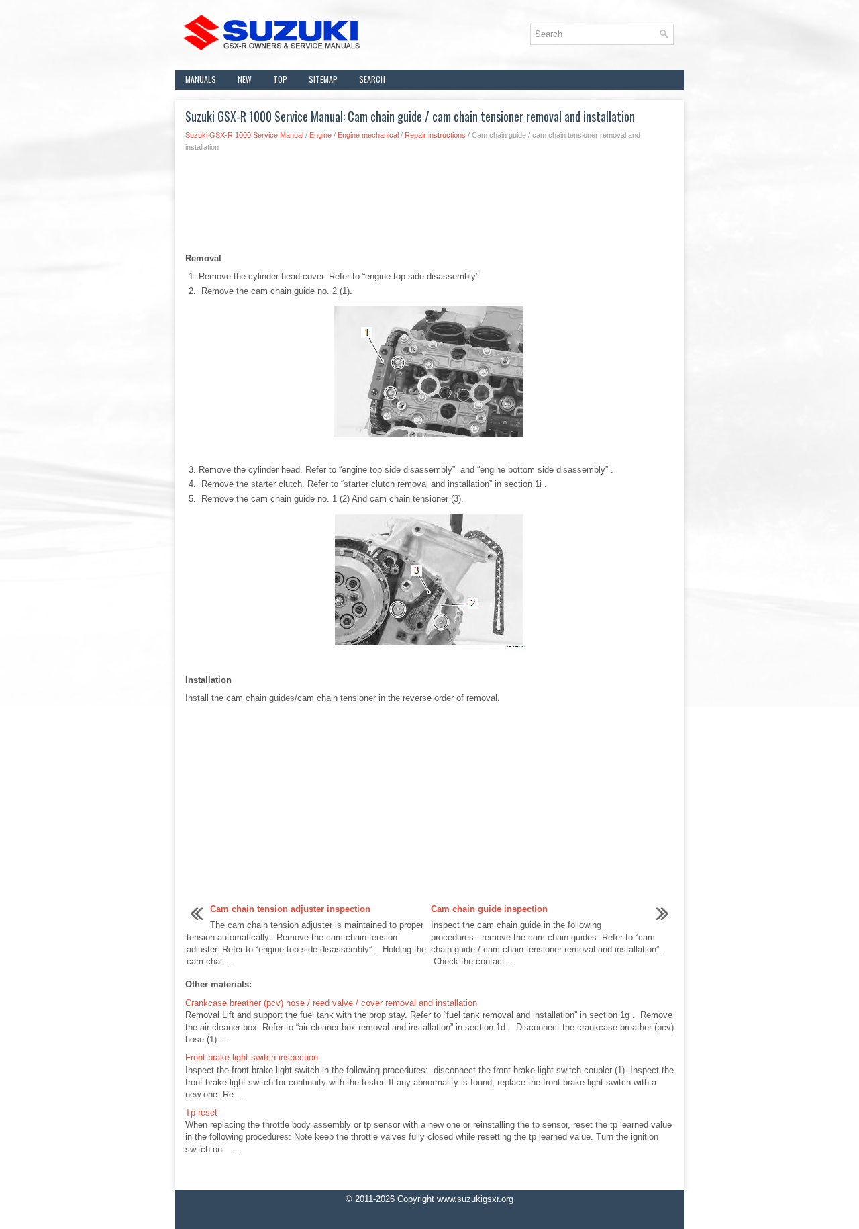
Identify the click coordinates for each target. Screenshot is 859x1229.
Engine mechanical (368, 135)
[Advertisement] (429, 206)
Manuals (200, 79)
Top (280, 79)
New (245, 79)
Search (372, 79)
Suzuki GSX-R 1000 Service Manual (244, 135)
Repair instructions (435, 135)
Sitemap (323, 79)
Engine (320, 135)
